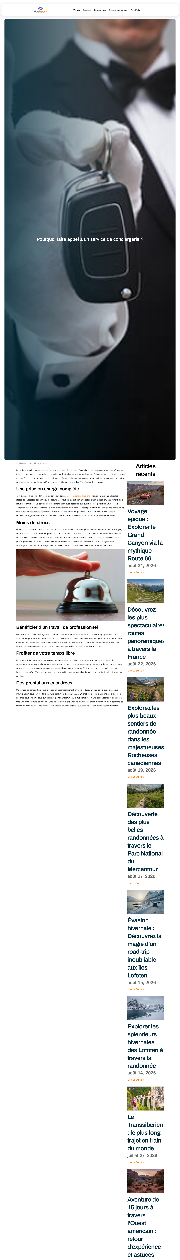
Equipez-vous (100, 10)
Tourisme (87, 10)
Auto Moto (135, 10)
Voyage (76, 10)
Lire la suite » (135, 572)
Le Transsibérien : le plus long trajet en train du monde (145, 1133)
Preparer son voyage (118, 10)
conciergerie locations (80, 496)
